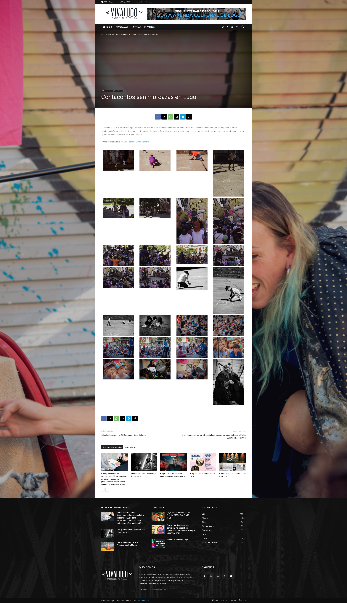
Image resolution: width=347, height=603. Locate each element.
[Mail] (227, 27)
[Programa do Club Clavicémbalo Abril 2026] (232, 462)
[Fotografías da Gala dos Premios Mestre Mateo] (107, 546)
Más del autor (131, 447)
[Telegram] (183, 117)
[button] (242, 27)
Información (138, 2)
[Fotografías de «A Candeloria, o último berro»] (144, 462)
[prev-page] (103, 489)
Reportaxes (118, 91)
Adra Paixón (128, 142)
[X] (232, 27)
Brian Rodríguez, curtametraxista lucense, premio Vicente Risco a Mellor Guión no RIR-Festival (214, 436)
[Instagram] (223, 27)
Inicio (108, 27)
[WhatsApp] (170, 117)
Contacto (149, 2)
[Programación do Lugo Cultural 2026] (203, 462)
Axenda (150, 27)
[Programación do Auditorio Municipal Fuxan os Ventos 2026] (173, 462)
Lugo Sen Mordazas (137, 127)
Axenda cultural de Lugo (177, 540)
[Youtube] (237, 27)
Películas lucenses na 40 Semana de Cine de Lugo (123, 435)
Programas (122, 27)
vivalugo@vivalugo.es (157, 589)
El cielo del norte (143, 600)
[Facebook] (218, 27)
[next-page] (107, 489)
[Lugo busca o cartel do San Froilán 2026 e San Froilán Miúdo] (158, 516)
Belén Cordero (142, 142)
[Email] (176, 117)
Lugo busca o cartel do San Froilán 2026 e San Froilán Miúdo (179, 515)
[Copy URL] (189, 117)
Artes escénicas (122, 34)
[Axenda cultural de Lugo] (158, 543)
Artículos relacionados (112, 447)
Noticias (136, 27)
